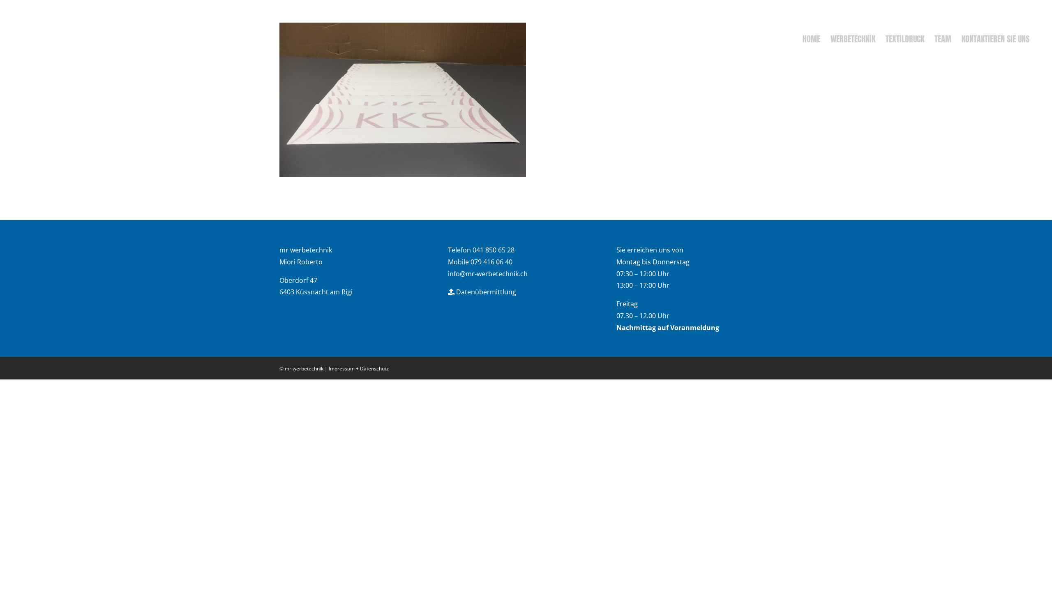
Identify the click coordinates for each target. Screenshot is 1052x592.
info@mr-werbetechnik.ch (488, 273)
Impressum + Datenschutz (359, 368)
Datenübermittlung (485, 291)
